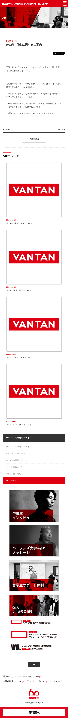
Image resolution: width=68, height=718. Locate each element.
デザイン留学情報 (13, 474)
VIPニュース (11, 480)
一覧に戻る (33, 139)
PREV (7, 129)
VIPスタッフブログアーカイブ (18, 447)
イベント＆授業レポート (16, 460)
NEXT (60, 129)
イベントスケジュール (15, 453)
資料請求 (34, 712)
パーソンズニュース (14, 467)
